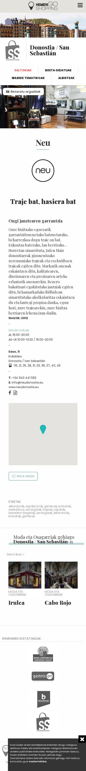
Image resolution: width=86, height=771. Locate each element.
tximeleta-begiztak (22, 513)
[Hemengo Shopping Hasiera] (43, 5)
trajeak (47, 510)
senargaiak (33, 510)
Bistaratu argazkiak (25, 92)
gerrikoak (50, 506)
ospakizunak (34, 506)
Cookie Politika (38, 761)
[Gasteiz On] (43, 676)
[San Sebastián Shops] (43, 721)
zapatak (59, 510)
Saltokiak (23, 70)
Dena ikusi (14, 554)
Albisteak (66, 78)
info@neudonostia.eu (27, 382)
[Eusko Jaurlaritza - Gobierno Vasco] (43, 654)
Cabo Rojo (58, 602)
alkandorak (16, 506)
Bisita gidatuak (58, 70)
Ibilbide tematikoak (28, 78)
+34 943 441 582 (24, 378)
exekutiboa (16, 510)
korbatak (64, 506)
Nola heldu (25, 476)
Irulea (16, 602)
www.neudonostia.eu (24, 387)
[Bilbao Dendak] (43, 699)
